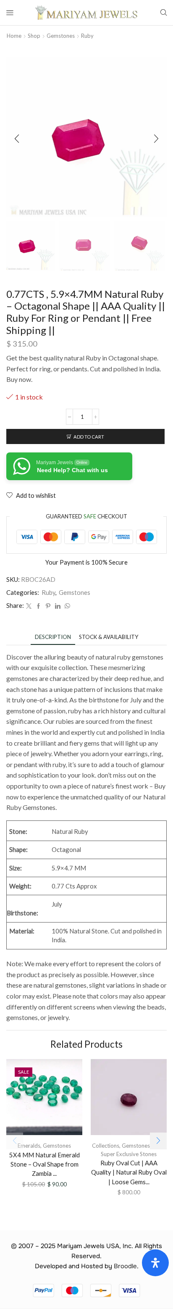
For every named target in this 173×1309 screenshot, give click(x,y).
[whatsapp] (66, 606)
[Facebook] (38, 606)
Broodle (125, 1266)
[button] (16, 139)
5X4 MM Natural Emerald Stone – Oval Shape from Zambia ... (44, 1164)
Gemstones (61, 35)
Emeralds (29, 1145)
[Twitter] (29, 606)
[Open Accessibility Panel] (155, 1262)
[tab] (53, 637)
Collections (105, 1145)
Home (14, 35)
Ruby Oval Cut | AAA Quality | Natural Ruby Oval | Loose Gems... (129, 1172)
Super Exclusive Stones (129, 1154)
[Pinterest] (48, 606)
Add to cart (88, 436)
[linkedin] (58, 606)
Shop (34, 35)
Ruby (87, 35)
